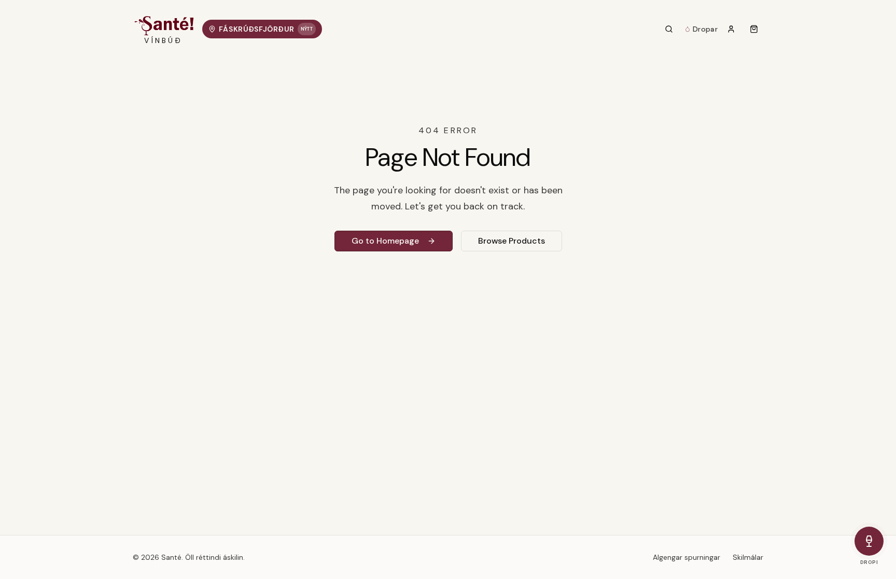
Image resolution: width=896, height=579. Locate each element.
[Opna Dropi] (869, 541)
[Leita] (669, 29)
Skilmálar (748, 557)
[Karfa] (754, 29)
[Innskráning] (731, 29)
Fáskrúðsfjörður (265, 29)
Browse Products (511, 240)
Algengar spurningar (686, 557)
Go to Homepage (385, 240)
